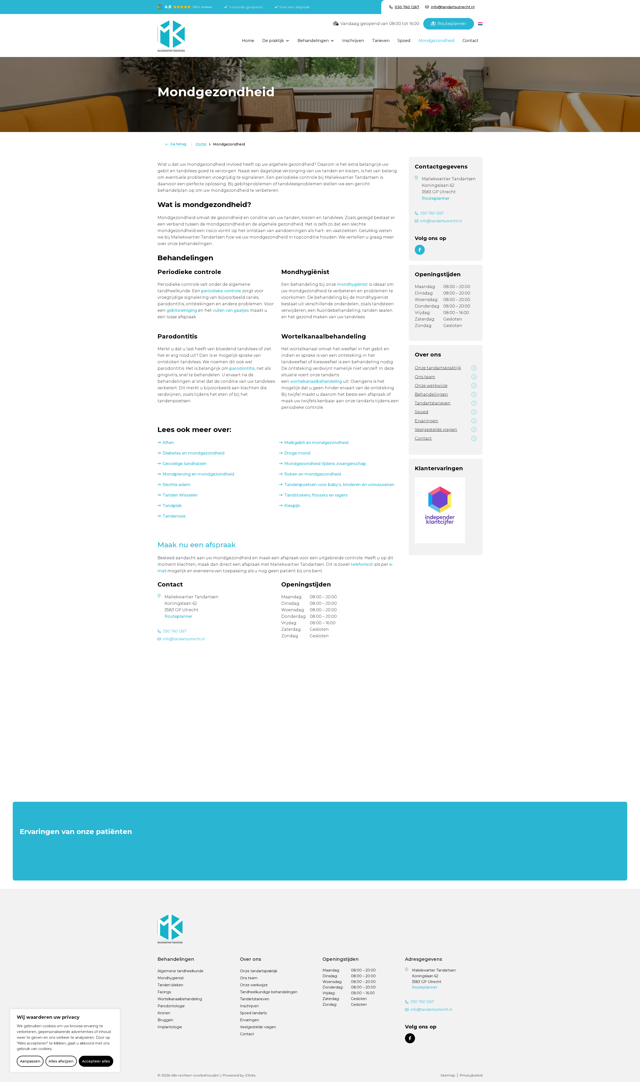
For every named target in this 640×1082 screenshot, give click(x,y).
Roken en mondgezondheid (312, 474)
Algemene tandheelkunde (181, 971)
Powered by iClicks (239, 1075)
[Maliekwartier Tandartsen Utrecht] (171, 35)
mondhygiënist (352, 284)
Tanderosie (174, 516)
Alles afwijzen (61, 1061)
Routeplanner (178, 616)
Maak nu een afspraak (197, 544)
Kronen (164, 1013)
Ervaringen (426, 420)
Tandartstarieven (432, 403)
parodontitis (242, 368)
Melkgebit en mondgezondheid (316, 442)
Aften (168, 442)
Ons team (425, 376)
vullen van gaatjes (231, 310)
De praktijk (273, 40)
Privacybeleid (471, 1075)
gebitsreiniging (181, 310)
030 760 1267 (174, 631)
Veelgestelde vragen (436, 429)
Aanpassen (30, 1061)
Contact (470, 40)
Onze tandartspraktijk (438, 368)
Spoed (404, 40)
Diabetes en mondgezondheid (193, 453)
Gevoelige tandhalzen (184, 463)
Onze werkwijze (431, 385)
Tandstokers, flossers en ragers (316, 495)
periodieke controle (221, 290)
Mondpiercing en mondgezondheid (198, 474)
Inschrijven (353, 40)
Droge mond (297, 453)
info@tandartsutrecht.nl (183, 639)
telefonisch (362, 564)
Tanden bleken (170, 985)
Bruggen (165, 1020)
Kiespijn (292, 505)
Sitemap (447, 1075)
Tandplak (172, 505)
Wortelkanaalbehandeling (180, 999)
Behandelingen (313, 40)
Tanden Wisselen (180, 495)
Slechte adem (176, 484)
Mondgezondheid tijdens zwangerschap (325, 463)
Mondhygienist (171, 978)
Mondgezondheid (436, 40)
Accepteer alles (96, 1061)
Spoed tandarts (253, 1013)
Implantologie (170, 1027)
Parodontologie (171, 1006)
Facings (164, 992)
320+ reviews (202, 7)
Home (248, 40)
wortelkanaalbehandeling (316, 381)
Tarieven (381, 40)
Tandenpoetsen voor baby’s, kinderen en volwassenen (339, 484)
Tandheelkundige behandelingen (269, 992)
